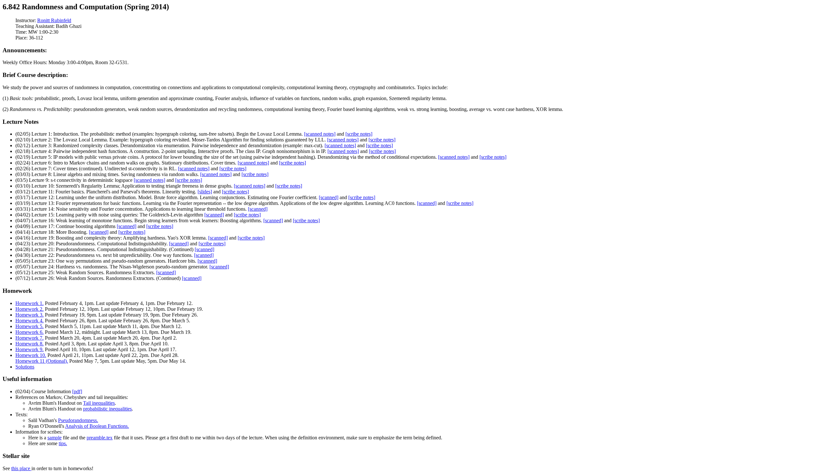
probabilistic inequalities (107, 408)
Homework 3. (29, 314)
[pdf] (77, 391)
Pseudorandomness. (78, 420)
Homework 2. (29, 309)
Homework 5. (29, 326)
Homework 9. (29, 349)
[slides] (205, 191)
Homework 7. (29, 338)
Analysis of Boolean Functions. (97, 426)
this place (21, 468)
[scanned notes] (319, 134)
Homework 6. (29, 332)
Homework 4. (29, 320)
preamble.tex (100, 437)
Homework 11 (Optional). (41, 361)
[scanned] (328, 197)
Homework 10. (30, 355)
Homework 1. (29, 303)
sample (54, 437)
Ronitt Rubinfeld (54, 20)
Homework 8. (29, 343)
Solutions (24, 366)
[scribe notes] (358, 134)
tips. (63, 443)
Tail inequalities (99, 403)
